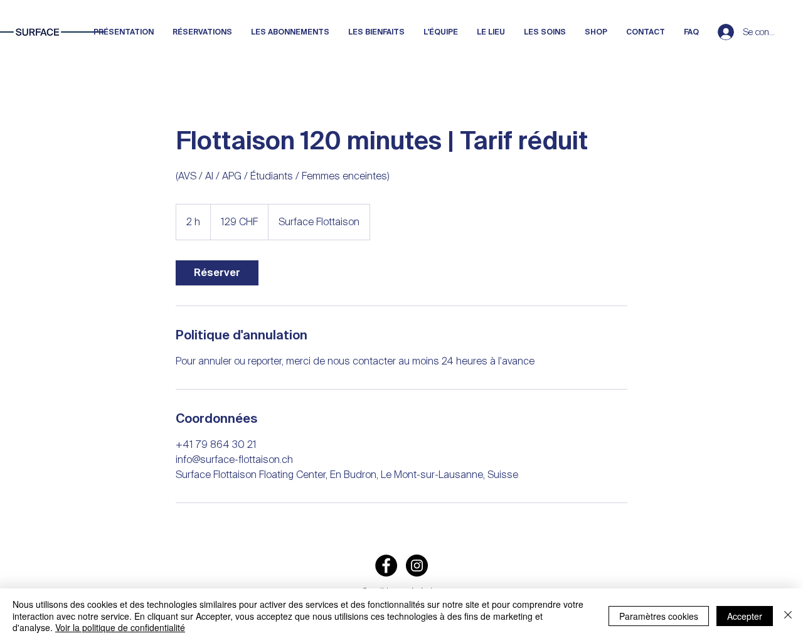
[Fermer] (787, 615)
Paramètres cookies (658, 616)
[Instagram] (417, 566)
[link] (217, 272)
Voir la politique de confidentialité (120, 627)
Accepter (744, 616)
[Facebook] (386, 566)
